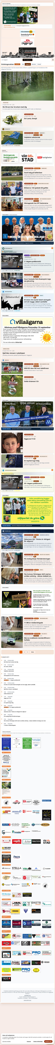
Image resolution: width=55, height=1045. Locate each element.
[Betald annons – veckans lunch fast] (46, 800)
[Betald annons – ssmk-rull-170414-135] (45, 943)
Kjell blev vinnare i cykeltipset (11, 689)
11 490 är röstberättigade (10, 725)
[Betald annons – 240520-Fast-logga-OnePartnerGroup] (36, 869)
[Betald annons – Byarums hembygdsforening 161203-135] (15, 963)
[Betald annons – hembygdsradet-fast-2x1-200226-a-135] (16, 953)
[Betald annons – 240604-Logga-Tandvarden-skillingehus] (36, 831)
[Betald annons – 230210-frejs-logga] (16, 857)
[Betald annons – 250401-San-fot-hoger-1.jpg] (6, 812)
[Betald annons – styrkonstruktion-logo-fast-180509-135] (46, 904)
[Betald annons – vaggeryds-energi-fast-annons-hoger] (6, 979)
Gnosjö (39, 64)
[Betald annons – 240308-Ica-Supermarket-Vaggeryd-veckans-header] (27, 42)
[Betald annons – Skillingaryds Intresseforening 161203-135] (27, 953)
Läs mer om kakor (6, 1041)
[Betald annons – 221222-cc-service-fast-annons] (6, 894)
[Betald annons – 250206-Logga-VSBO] (27, 868)
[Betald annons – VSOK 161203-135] (36, 943)
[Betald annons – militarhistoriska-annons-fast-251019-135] (6, 970)
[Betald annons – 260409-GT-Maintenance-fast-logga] (6, 832)
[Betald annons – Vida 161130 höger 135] (6, 911)
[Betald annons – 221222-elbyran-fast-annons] (6, 825)
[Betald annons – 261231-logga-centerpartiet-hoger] (46, 923)
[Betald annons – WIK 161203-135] (46, 936)
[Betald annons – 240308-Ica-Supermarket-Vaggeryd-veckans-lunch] (16, 802)
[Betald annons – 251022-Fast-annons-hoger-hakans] (45, 824)
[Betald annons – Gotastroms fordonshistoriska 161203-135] (36, 970)
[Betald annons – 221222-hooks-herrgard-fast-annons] (36, 802)
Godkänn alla (48, 1041)
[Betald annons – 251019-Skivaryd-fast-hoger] (36, 963)
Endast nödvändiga (38, 1041)
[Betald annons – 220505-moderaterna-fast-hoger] (27, 923)
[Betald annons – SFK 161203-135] (15, 943)
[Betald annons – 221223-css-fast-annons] (15, 824)
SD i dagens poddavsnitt (12, 707)
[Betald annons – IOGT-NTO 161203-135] (6, 963)
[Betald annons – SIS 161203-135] (36, 936)
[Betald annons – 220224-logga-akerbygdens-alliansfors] (6, 885)
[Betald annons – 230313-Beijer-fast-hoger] (6, 848)
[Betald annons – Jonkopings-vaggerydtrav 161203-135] (25, 943)
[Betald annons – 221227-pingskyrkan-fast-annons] (6, 877)
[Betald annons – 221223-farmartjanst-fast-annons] (16, 832)
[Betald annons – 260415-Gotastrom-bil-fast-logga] (27, 51)
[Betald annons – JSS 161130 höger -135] (16, 904)
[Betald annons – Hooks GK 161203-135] (6, 936)
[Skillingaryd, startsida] (27, 60)
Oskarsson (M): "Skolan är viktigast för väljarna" (15, 711)
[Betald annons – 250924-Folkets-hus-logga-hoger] (6, 859)
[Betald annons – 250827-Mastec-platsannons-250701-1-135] (6, 759)
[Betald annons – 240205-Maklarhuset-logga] (6, 868)
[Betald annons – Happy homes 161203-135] (36, 841)
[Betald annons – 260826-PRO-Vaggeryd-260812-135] (36, 743)
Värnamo (34, 64)
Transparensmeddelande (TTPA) (9, 27)
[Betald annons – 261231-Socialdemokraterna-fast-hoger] (16, 923)
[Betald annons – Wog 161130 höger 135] (25, 911)
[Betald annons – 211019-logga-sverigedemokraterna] (36, 922)
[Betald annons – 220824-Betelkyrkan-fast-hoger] (15, 884)
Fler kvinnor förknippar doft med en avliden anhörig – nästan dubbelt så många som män (25, 720)
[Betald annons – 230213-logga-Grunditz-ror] (16, 812)
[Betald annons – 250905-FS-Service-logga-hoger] (27, 811)
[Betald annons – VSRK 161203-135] (16, 936)
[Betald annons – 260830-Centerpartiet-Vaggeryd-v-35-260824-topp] (27, 15)
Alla (23, 64)
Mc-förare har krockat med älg (11, 662)
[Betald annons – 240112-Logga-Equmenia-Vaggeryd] (46, 876)
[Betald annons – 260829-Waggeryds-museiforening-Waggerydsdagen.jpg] (6, 744)
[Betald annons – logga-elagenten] (16, 841)
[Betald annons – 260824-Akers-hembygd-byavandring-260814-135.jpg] (27, 743)
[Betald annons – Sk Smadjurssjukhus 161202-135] (10, 158)
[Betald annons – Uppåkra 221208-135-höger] (36, 903)
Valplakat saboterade (9, 671)
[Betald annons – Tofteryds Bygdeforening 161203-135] (46, 953)
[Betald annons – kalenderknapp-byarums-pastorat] (27, 33)
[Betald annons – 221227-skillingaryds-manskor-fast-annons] (45, 962)
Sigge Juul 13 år (7, 698)
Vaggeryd (28, 64)
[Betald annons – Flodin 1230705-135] (46, 868)
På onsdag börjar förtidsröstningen (12, 716)
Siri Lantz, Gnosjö (8, 666)
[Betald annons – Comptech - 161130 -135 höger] (6, 904)
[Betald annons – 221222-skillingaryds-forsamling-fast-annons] (36, 884)
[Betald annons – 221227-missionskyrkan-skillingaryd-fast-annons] (36, 877)
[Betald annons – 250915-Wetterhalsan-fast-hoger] (36, 812)
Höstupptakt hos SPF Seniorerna (11, 675)
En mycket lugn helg (8, 702)
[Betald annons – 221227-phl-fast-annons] (44, 158)
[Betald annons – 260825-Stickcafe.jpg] (16, 742)
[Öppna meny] (52, 59)
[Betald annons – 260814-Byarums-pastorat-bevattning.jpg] (6, 788)
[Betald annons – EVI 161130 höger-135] (36, 911)
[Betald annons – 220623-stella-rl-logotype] (16, 868)
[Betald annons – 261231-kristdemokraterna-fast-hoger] (6, 923)
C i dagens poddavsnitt (12, 680)
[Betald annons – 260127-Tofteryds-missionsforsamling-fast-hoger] (16, 877)
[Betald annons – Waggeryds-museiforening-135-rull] (25, 963)
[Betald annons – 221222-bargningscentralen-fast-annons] (16, 895)
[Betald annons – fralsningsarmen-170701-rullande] (27, 877)
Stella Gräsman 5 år (8, 693)
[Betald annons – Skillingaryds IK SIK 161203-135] (6, 943)
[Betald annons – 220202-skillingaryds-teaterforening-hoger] (6, 954)
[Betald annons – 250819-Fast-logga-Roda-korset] (6, 841)
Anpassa (29, 1041)
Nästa (32, 652)
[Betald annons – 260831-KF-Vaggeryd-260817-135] (6, 773)
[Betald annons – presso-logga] (15, 911)
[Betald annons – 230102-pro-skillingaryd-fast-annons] (25, 970)
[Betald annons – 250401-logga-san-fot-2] (46, 815)
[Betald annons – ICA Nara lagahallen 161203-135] (27, 802)
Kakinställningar (27, 1000)
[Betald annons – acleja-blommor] (27, 841)
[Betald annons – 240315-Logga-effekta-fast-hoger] (36, 824)
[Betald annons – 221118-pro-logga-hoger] (36, 953)
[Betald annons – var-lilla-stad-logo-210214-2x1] (27, 158)
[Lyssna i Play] (52, 248)
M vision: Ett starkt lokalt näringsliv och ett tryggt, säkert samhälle (19, 684)
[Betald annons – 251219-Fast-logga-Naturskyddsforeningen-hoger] (16, 969)
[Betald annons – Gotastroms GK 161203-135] (27, 936)
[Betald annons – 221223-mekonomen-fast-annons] (27, 895)
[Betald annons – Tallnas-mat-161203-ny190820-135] (6, 802)
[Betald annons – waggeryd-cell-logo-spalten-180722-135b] (27, 904)
